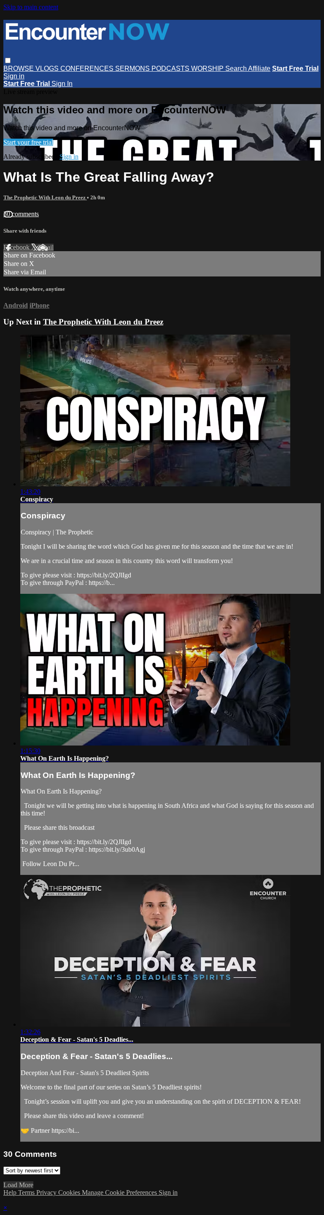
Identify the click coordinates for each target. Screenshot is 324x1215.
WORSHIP (208, 68)
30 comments (21, 213)
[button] (8, 60)
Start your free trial (28, 142)
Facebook (17, 247)
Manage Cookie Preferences (120, 1192)
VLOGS (47, 68)
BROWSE (19, 68)
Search (236, 68)
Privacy (47, 1192)
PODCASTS (171, 68)
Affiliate (259, 68)
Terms (27, 1192)
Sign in (13, 76)
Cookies (70, 1192)
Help (10, 1192)
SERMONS (133, 68)
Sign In (62, 83)
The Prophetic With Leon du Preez (45, 197)
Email (46, 247)
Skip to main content (30, 7)
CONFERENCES (87, 68)
